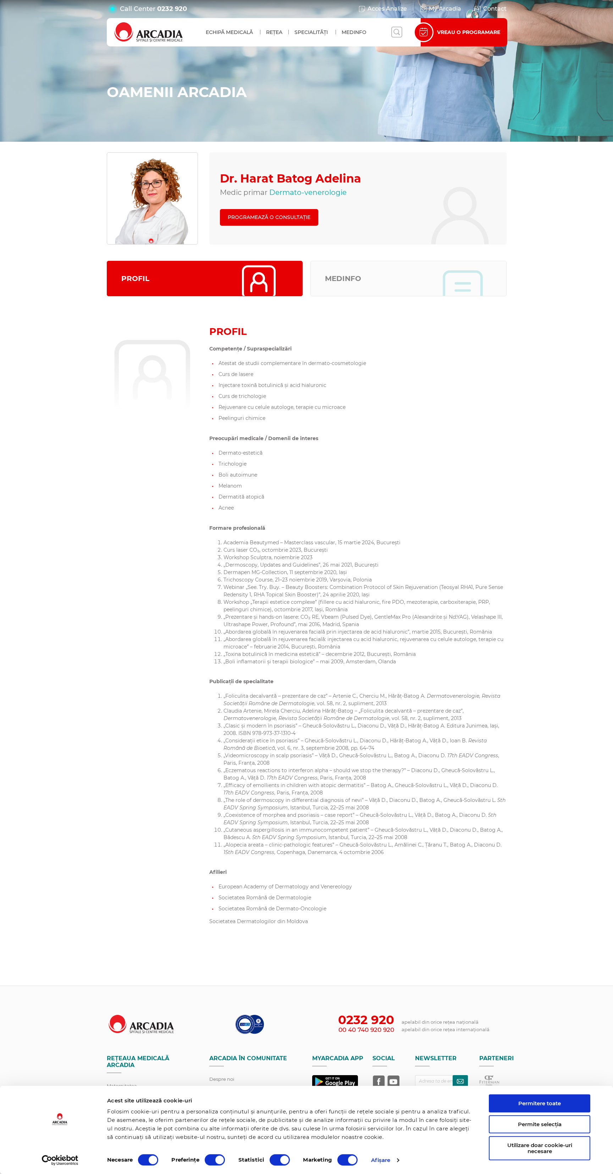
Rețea (274, 32)
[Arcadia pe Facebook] (378, 1081)
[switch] (215, 1159)
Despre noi (221, 1079)
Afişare (381, 1160)
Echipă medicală (229, 32)
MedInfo (354, 32)
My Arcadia (445, 8)
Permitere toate (539, 1103)
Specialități (311, 32)
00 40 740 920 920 (366, 1029)
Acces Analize (387, 8)
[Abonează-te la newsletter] (460, 1081)
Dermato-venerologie (308, 192)
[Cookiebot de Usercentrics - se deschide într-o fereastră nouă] (60, 1160)
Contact (495, 8)
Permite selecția (540, 1124)
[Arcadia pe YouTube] (393, 1081)
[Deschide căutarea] (397, 32)
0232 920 (172, 9)
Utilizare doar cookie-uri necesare (539, 1148)
